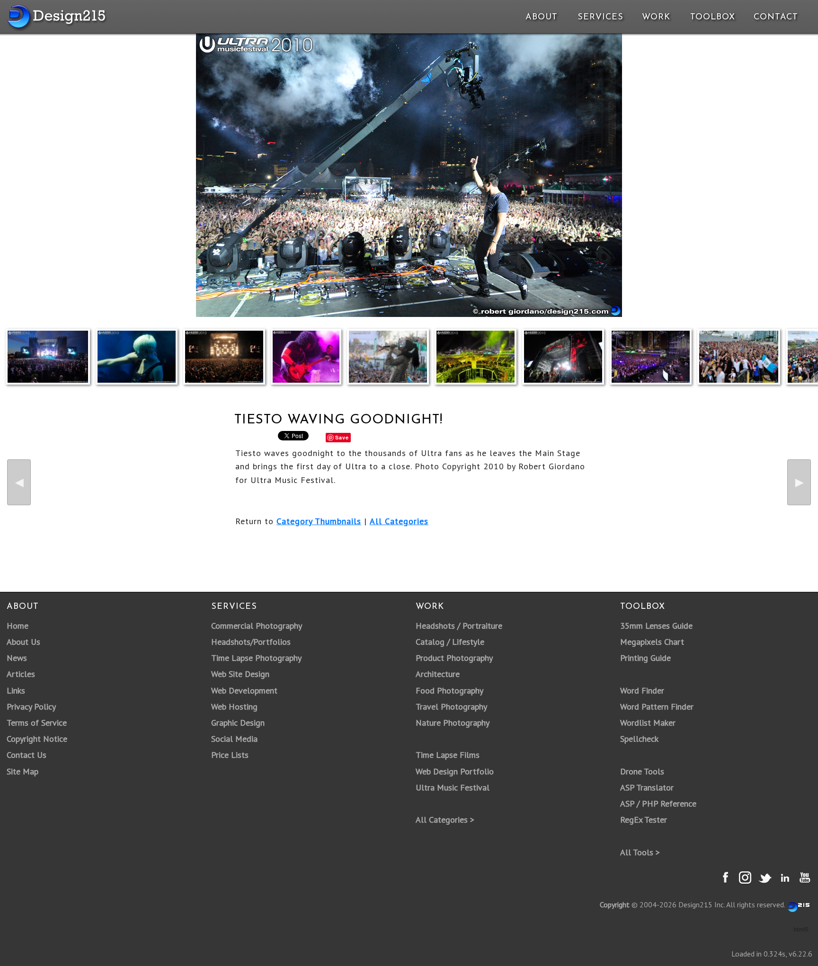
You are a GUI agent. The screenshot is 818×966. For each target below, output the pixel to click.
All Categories (399, 521)
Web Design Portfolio (455, 771)
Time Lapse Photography (256, 657)
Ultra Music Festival (452, 787)
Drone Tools (642, 771)
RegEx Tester (643, 819)
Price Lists (230, 754)
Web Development (244, 690)
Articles (21, 673)
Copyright (615, 904)
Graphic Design (238, 722)
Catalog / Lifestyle (450, 641)
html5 (801, 929)
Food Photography (449, 690)
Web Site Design (240, 673)
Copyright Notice (37, 738)
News (17, 657)
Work (656, 17)
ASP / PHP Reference (658, 803)
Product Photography (454, 657)
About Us (23, 641)
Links (16, 690)
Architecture (438, 673)
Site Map (22, 771)
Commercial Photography (256, 625)
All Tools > (640, 852)
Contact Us (26, 754)
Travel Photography (451, 706)
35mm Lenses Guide (656, 625)
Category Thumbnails (318, 521)
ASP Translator (647, 787)
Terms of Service (37, 722)
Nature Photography (452, 722)
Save (342, 437)
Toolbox (712, 17)
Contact (775, 17)
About (541, 17)
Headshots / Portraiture (459, 625)
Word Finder (642, 690)
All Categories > (445, 819)
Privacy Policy (31, 706)
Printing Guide (645, 657)
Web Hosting (234, 706)
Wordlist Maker (648, 722)
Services (600, 17)
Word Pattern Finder (657, 706)
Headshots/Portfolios (251, 641)
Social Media (234, 738)
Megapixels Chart (652, 641)
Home (17, 625)
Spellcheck (639, 738)
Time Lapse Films (448, 754)
